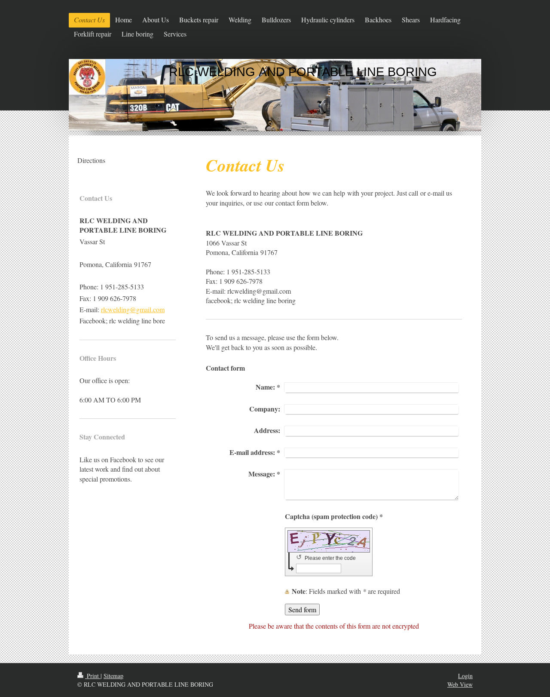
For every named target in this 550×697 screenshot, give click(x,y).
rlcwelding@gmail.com (133, 309)
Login (465, 676)
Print (93, 676)
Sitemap (113, 676)
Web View (460, 684)
